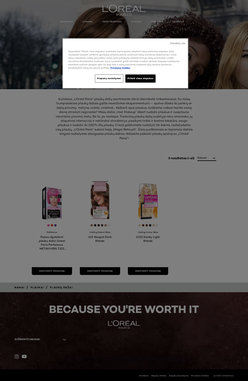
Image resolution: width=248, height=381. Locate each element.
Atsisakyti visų (177, 43)
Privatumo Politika (120, 68)
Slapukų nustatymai (109, 78)
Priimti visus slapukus (140, 78)
